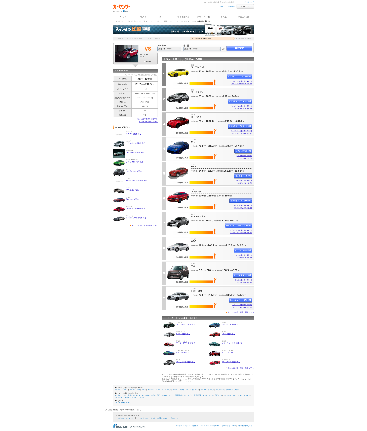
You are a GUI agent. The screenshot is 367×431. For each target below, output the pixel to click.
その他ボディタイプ (232, 389)
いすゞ (171, 395)
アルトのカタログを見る (244, 282)
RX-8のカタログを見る (245, 183)
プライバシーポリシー (183, 426)
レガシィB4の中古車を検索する (242, 305)
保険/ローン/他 (203, 17)
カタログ (163, 17)
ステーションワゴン (154, 389)
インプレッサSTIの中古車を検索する (240, 230)
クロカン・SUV (135, 389)
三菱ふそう (218, 395)
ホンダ (135, 395)
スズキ (153, 395)
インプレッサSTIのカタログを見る (241, 233)
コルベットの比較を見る (135, 209)
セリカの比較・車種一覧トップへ (145, 225)
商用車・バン (184, 389)
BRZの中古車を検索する (244, 156)
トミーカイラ (188, 395)
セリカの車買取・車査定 (122, 403)
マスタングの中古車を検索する (242, 205)
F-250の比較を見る (133, 134)
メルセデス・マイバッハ (122, 397)
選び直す (147, 61)
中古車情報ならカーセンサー (125, 418)
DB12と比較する (182, 352)
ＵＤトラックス (208, 395)
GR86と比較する (228, 334)
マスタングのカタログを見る (243, 208)
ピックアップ (219, 389)
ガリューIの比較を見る (135, 153)
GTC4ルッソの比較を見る (136, 218)
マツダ (141, 395)
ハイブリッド (194, 389)
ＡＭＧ (134, 397)
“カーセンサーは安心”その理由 (209, 426)
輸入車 (143, 17)
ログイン (222, 6)
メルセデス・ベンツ (230, 395)
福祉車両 (203, 389)
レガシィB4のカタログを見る (242, 307)
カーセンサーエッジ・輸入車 (146, 418)
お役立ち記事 (244, 17)
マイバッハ (141, 397)
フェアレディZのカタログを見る (241, 83)
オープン (175, 389)
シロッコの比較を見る (134, 162)
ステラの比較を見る (134, 171)
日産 (129, 395)
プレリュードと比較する (185, 362)
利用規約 (195, 426)
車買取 (224, 17)
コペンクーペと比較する (185, 324)
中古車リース (173, 418)
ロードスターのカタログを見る (242, 133)
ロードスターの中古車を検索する (241, 131)
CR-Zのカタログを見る (245, 257)
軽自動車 (117, 389)
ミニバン (125, 389)
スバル (147, 395)
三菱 (158, 395)
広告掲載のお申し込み (245, 426)
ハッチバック (166, 389)
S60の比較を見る (133, 190)
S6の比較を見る (132, 199)
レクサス (117, 395)
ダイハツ (164, 395)
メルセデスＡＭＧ (244, 395)
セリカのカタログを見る (148, 122)
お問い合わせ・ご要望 (228, 426)
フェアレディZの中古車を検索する (241, 81)
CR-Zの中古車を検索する (244, 255)
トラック (211, 389)
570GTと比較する (183, 334)
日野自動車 (197, 395)
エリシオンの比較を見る (135, 143)
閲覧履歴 (231, 6)
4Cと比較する (227, 352)
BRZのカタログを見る (245, 158)
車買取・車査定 (162, 418)
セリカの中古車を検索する (147, 119)
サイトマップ (249, 2)
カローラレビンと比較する (232, 343)
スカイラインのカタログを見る (242, 108)
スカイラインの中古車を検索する (241, 106)
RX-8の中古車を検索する (244, 180)
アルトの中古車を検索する (243, 280)
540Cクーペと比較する (231, 362)
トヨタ (124, 395)
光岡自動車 (178, 395)
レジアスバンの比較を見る (136, 181)
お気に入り (245, 6)
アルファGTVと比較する (185, 343)
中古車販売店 (183, 17)
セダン (143, 389)
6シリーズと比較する (230, 324)
